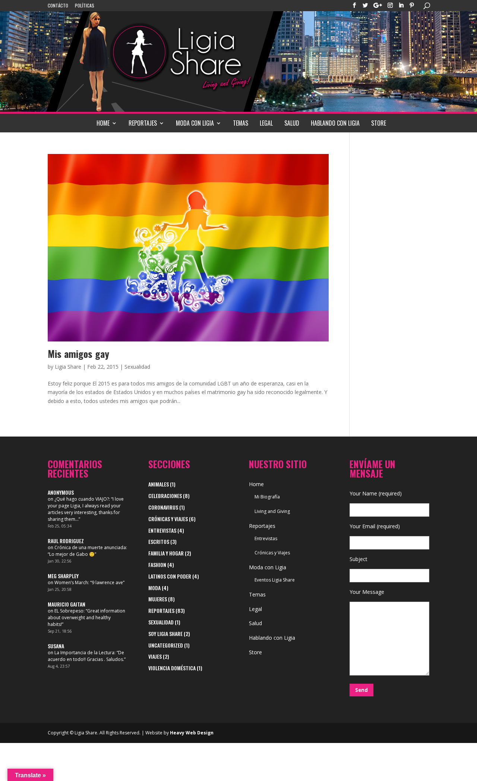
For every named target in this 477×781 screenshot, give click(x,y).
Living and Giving (272, 511)
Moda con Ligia (195, 123)
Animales (158, 484)
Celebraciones (165, 496)
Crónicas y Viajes (168, 519)
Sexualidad (137, 366)
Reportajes (143, 123)
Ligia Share (68, 366)
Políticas (84, 6)
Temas (240, 123)
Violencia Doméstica (172, 668)
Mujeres (157, 599)
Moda (154, 588)
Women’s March (71, 582)
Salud (291, 123)
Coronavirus (163, 507)
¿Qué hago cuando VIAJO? (81, 499)
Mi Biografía (267, 497)
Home (103, 123)
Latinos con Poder (169, 576)
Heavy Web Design (192, 733)
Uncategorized (165, 645)
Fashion (157, 565)
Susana (56, 646)
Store (378, 123)
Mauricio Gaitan (66, 604)
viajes (155, 656)
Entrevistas (162, 530)
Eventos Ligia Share (275, 580)
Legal (266, 123)
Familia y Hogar (166, 553)
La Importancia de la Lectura (84, 652)
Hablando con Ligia (335, 123)
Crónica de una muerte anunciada (90, 547)
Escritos (158, 541)
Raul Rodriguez (66, 541)
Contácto (58, 6)
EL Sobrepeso (68, 611)
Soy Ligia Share (165, 633)
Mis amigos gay (78, 353)
